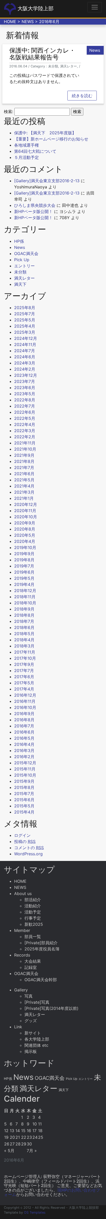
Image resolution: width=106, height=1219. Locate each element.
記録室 (30, 967)
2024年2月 (24, 369)
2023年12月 (25, 375)
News (19, 247)
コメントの (29, 847)
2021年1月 (24, 498)
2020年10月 (25, 516)
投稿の (25, 841)
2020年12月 (25, 504)
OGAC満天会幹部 (40, 979)
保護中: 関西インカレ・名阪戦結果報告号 (42, 54)
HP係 (19, 241)
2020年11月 (25, 510)
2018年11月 (25, 596)
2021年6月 (24, 473)
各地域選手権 (26, 145)
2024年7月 (24, 350)
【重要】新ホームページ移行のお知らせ (51, 138)
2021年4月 (24, 486)
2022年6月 (24, 412)
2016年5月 (24, 738)
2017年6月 (24, 676)
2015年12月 (25, 762)
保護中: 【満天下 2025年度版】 (45, 132)
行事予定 (32, 918)
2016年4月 (24, 744)
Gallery (21, 989)
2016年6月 (24, 732)
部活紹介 (32, 899)
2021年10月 (25, 449)
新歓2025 (33, 924)
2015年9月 (24, 781)
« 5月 (9, 1150)
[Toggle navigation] (94, 7)
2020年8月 (24, 529)
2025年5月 (24, 319)
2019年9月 (24, 553)
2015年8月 (24, 787)
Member (22, 930)
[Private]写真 (36, 1002)
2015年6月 (24, 799)
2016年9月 (24, 713)
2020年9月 (24, 522)
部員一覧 (32, 936)
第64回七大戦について (35, 151)
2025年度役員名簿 (41, 948)
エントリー (24, 265)
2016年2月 (24, 756)
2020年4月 (24, 541)
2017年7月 (24, 670)
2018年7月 (24, 621)
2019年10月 (25, 547)
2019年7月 (24, 565)
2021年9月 (24, 455)
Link (18, 1026)
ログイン (22, 835)
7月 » (32, 1150)
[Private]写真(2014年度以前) (51, 1008)
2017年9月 (24, 664)
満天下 (20, 284)
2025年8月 (24, 307)
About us (23, 893)
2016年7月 (24, 725)
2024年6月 (24, 356)
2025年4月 (24, 326)
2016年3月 (24, 750)
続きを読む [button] (82, 95)
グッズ (30, 1020)
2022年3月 (24, 430)
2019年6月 (24, 572)
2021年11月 (25, 442)
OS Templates (35, 1212)
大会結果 (32, 961)
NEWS (28, 21)
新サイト (32, 1032)
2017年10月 (25, 658)
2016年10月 (25, 707)
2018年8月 (24, 615)
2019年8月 (24, 559)
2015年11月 (25, 768)
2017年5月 (24, 682)
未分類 (20, 272)
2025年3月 (24, 332)
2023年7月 (24, 381)
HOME (10, 21)
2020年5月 (24, 535)
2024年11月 (25, 344)
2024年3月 (24, 362)
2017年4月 (24, 689)
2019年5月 (24, 578)
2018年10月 (25, 602)
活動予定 (32, 912)
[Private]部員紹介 (41, 942)
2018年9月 (24, 609)
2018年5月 (24, 633)
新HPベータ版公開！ (33, 211)
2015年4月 (24, 812)
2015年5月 (24, 805)
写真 (28, 996)
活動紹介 (32, 905)
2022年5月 (24, 418)
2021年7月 (24, 467)
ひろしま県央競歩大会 (34, 205)
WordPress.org (28, 853)
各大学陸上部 (36, 1039)
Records (22, 955)
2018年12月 (25, 590)
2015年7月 (24, 793)
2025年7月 (24, 313)
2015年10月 (25, 775)
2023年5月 (24, 393)
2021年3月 (24, 492)
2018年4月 (24, 639)
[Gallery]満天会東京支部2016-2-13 (47, 180)
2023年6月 (24, 387)
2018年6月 (24, 627)
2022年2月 (24, 436)
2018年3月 (24, 645)
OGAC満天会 (26, 253)
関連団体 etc (36, 1045)
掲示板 (30, 1051)
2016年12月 (25, 695)
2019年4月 (24, 584)
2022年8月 (24, 399)
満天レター (24, 278)
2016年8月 (24, 719)
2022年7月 (24, 406)
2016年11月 (25, 701)
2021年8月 (24, 461)
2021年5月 (24, 479)
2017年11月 (24, 652)
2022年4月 (24, 424)
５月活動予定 (26, 157)
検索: (8, 111)
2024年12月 (25, 338)
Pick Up (21, 259)
